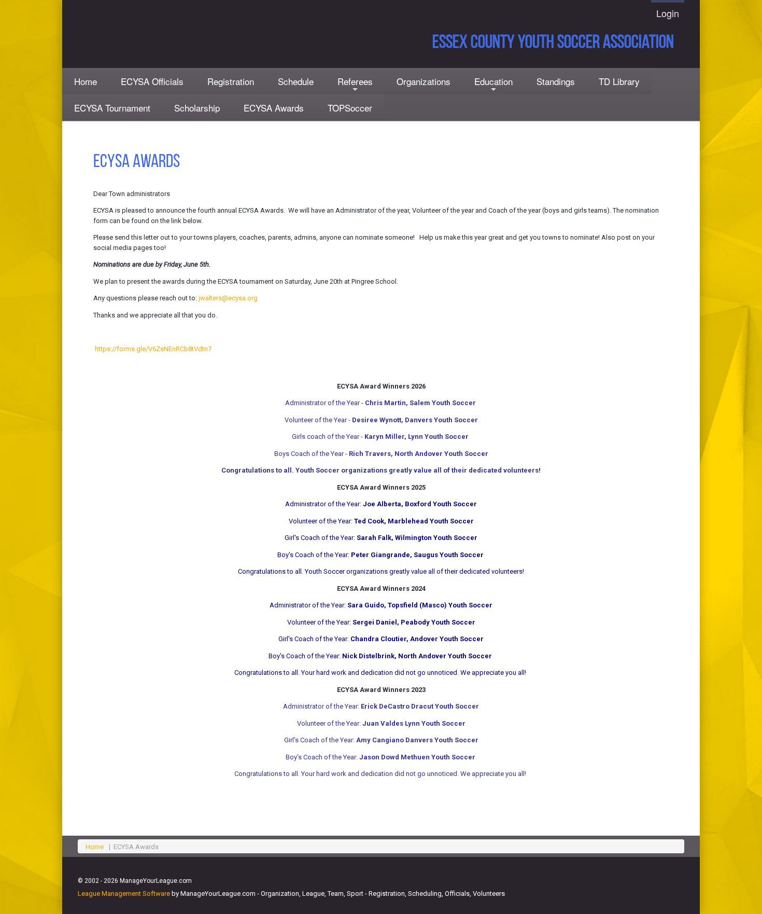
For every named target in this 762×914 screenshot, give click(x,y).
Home (85, 81)
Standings (556, 81)
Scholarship (197, 107)
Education (493, 84)
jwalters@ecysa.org (228, 298)
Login (667, 13)
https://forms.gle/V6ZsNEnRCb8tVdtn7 (153, 349)
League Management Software (124, 893)
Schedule (296, 81)
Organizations (423, 81)
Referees (355, 84)
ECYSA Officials (152, 81)
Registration (230, 81)
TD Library (619, 81)
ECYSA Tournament (112, 107)
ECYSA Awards (274, 107)
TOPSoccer (350, 107)
